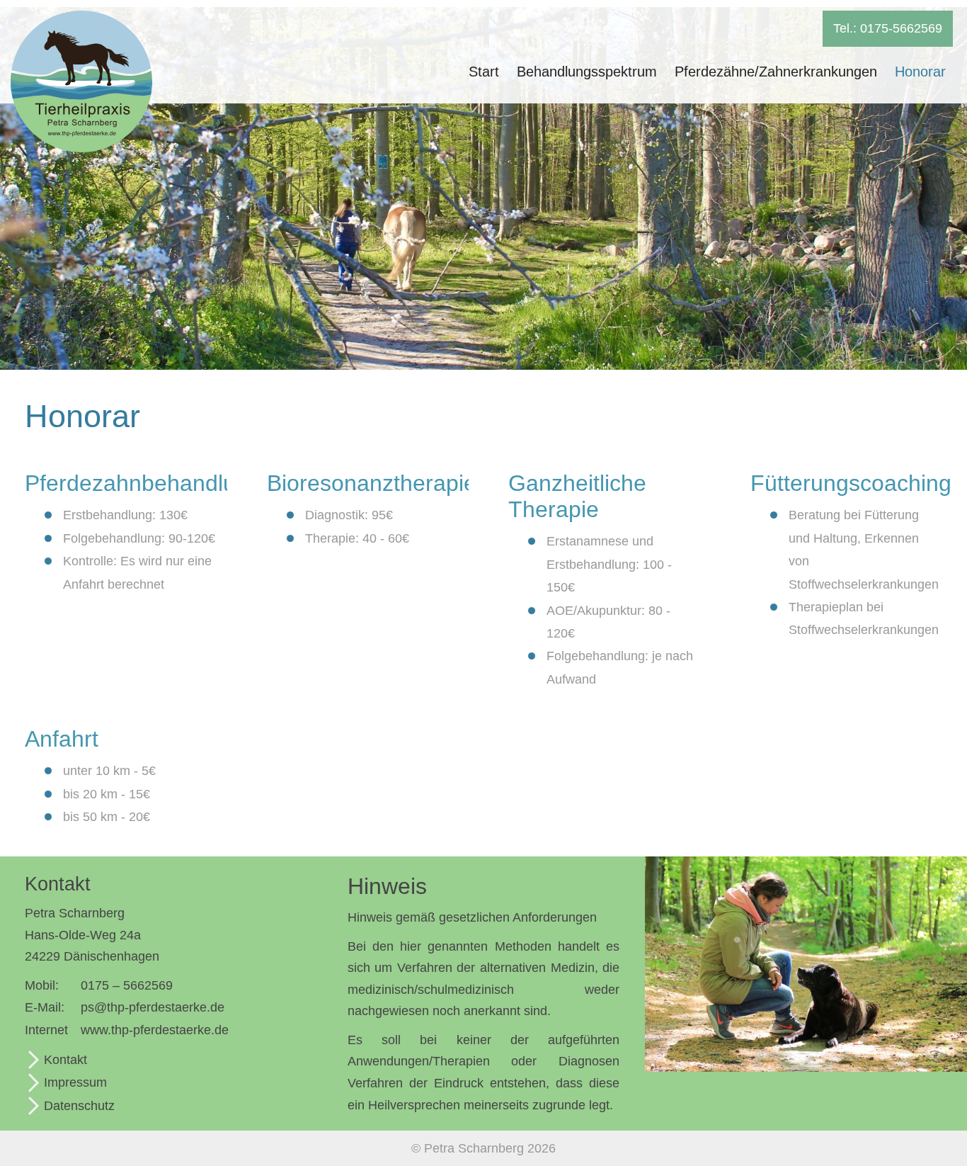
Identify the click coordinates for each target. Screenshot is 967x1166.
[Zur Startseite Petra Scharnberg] (81, 148)
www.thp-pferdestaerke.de (155, 1030)
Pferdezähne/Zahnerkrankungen (776, 71)
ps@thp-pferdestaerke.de (152, 1007)
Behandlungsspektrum (587, 71)
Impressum (75, 1082)
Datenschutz (79, 1106)
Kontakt (65, 1060)
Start (484, 71)
